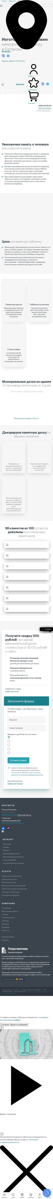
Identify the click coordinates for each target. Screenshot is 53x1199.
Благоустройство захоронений (14, 886)
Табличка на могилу (39, 304)
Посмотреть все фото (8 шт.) (26, 418)
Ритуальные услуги (9, 882)
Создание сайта (9, 979)
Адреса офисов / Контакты (13, 61)
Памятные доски (14, 304)
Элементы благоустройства (13, 863)
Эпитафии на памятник (10, 895)
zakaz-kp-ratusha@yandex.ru (13, 823)
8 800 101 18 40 (45, 106)
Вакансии (5, 924)
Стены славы (13, 349)
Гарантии (5, 921)
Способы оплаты (8, 918)
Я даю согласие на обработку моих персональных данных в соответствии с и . (27, 771)
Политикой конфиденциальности (30, 775)
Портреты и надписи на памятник (14, 889)
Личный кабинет (8, 937)
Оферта (14, 993)
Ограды (6, 847)
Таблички (6, 850)
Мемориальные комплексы (13, 857)
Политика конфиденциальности (39, 991)
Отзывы (5, 914)
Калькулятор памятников (11, 876)
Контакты (5, 930)
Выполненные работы (10, 911)
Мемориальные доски (11, 854)
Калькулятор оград (9, 879)
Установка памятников (10, 892)
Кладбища (6, 927)
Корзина (5, 940)
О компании (6, 908)
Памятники (7, 844)
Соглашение (5, 993)
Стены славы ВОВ (9, 860)
